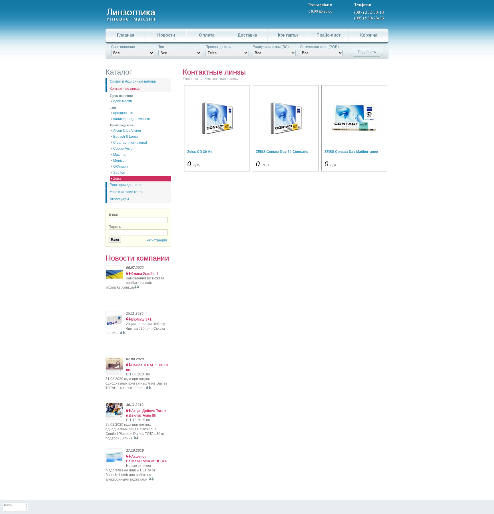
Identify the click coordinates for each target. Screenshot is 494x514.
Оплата (206, 35)
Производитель (218, 47)
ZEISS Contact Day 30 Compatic (282, 152)
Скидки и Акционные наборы (133, 81)
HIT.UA (8, 505)
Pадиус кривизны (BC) (271, 47)
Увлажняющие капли (127, 192)
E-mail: (114, 215)
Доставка (247, 35)
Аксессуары (119, 199)
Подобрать (367, 52)
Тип (161, 47)
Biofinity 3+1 (141, 319)
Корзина (368, 35)
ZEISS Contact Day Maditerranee (351, 152)
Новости (166, 35)
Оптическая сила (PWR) (319, 47)
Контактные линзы (125, 89)
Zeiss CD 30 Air (200, 152)
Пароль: (115, 227)
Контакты (288, 35)
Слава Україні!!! (144, 274)
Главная (125, 35)
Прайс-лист (328, 35)
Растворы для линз (125, 185)
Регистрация (156, 240)
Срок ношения (123, 47)
